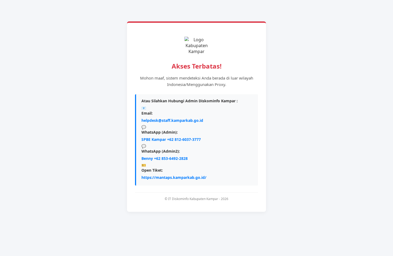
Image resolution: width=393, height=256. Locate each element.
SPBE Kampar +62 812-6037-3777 (171, 139)
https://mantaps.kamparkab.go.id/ (173, 177)
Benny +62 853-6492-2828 (164, 158)
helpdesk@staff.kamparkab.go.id (172, 120)
